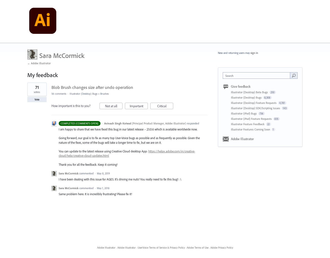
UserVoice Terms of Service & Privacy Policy (161, 247)
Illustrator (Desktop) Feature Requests (254, 103)
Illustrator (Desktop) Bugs (83, 93)
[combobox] (257, 75)
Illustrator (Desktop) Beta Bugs (250, 92)
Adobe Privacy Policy (221, 247)
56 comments (58, 93)
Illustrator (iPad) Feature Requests (252, 119)
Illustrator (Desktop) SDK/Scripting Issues (256, 108)
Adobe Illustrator (242, 139)
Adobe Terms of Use (197, 247)
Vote (37, 99)
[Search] (294, 75)
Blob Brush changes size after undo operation (92, 87)
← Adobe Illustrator (39, 63)
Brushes (104, 93)
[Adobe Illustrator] (42, 21)
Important (139, 106)
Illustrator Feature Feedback (248, 124)
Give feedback (241, 86)
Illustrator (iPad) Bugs (244, 113)
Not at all (113, 106)
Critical (165, 106)
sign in (254, 53)
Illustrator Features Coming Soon (251, 129)
